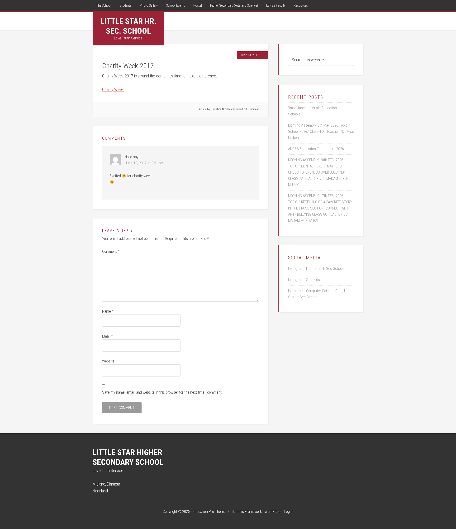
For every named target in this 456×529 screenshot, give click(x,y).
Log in (288, 511)
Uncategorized (234, 109)
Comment (110, 251)
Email (107, 336)
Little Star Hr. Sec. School (128, 26)
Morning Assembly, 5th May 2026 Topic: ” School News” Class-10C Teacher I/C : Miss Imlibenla (321, 131)
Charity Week (113, 89)
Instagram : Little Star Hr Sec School (315, 268)
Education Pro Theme (209, 511)
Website (108, 361)
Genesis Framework (247, 511)
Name (108, 311)
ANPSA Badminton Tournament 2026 (316, 149)
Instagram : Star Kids (304, 279)
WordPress (273, 511)
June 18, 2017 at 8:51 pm (144, 163)
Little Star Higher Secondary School (128, 457)
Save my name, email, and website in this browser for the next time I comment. (162, 392)
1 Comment (252, 109)
